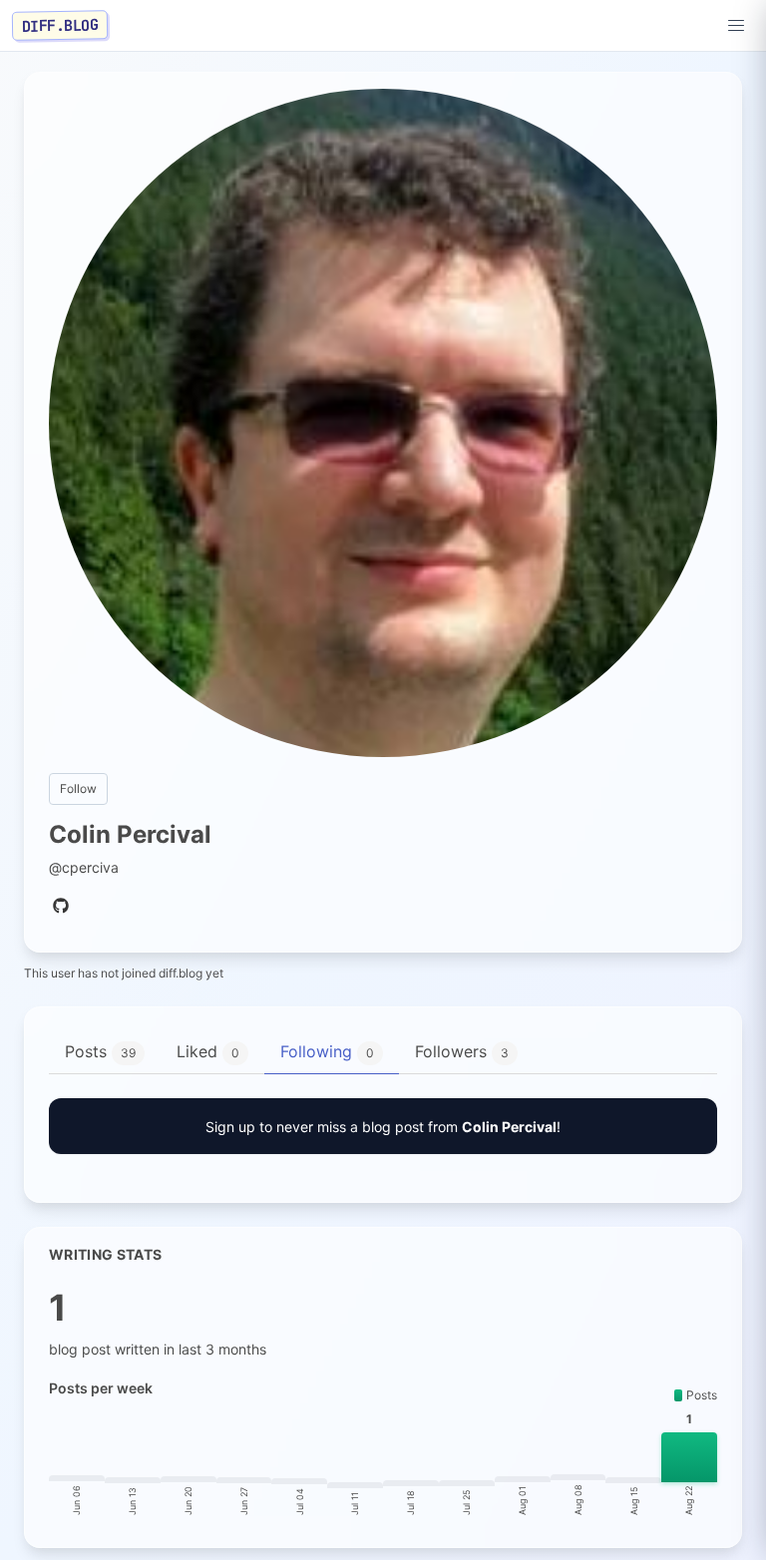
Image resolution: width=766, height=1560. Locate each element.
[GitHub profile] (61, 907)
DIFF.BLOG (60, 25)
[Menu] (736, 26)
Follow (78, 788)
